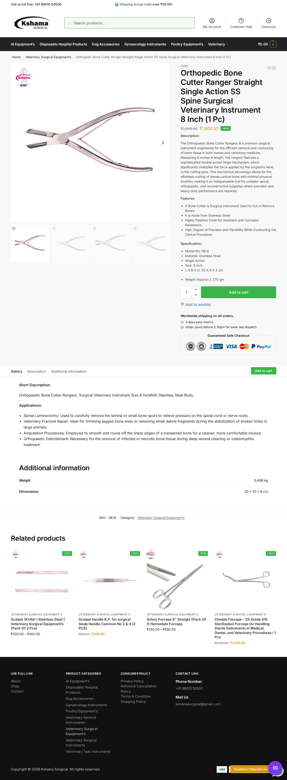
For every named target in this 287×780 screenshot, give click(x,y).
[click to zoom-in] (90, 142)
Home (16, 57)
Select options (41, 643)
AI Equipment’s (78, 681)
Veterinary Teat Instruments (88, 751)
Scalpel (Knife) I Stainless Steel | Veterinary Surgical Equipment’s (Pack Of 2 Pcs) (38, 623)
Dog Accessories (79, 698)
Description (36, 371)
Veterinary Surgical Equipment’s (48, 57)
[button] (267, 44)
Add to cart (238, 292)
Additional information (69, 371)
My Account (212, 27)
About (15, 681)
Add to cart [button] (109, 643)
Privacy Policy (132, 681)
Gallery (16, 371)
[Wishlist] (65, 555)
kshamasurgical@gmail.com (198, 704)
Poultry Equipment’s (82, 711)
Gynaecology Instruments (86, 705)
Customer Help (241, 27)
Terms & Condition (136, 696)
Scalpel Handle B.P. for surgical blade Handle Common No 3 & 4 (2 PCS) (107, 623)
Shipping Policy (133, 701)
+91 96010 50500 (189, 688)
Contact (17, 691)
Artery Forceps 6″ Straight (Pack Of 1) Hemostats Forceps (176, 621)
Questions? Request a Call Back (255, 769)
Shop (15, 686)
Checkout (268, 27)
